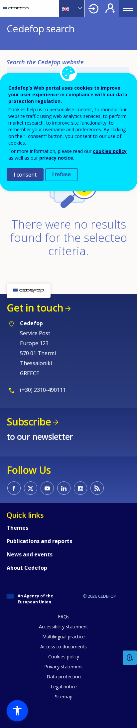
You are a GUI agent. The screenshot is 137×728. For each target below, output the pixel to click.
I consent (25, 174)
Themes (17, 527)
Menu (128, 8)
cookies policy (110, 151)
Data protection (64, 676)
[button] (17, 710)
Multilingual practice (63, 636)
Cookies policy (63, 656)
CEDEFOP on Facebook (14, 488)
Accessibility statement (63, 626)
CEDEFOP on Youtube (47, 488)
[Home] (16, 8)
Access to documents (63, 646)
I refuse (61, 174)
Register (110, 8)
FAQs (63, 616)
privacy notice (56, 158)
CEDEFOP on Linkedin (63, 488)
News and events (30, 554)
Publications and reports (39, 541)
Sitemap (63, 696)
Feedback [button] (130, 658)
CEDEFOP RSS (97, 488)
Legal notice (64, 686)
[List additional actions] (79, 8)
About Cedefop (27, 567)
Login (93, 8)
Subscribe (29, 421)
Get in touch (35, 308)
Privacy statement (63, 666)
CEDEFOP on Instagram (80, 488)
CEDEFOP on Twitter (30, 488)
